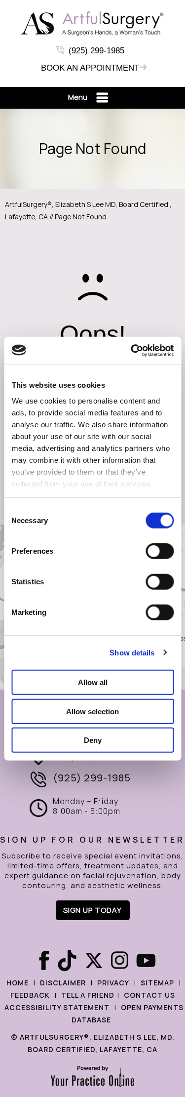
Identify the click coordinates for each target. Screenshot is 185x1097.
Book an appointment (90, 68)
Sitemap (157, 982)
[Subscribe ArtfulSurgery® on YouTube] (146, 961)
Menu (77, 97)
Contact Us (149, 995)
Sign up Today (92, 910)
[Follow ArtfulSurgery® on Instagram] (119, 961)
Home (17, 982)
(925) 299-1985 (96, 50)
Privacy (113, 982)
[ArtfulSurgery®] (93, 23)
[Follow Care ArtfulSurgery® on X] (92, 961)
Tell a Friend (87, 995)
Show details (132, 652)
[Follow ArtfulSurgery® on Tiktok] (66, 961)
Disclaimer (63, 982)
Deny (93, 740)
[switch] (160, 551)
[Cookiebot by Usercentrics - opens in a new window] (132, 350)
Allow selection (92, 711)
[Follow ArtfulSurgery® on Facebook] (39, 961)
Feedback (30, 995)
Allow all (93, 682)
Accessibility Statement (57, 1007)
